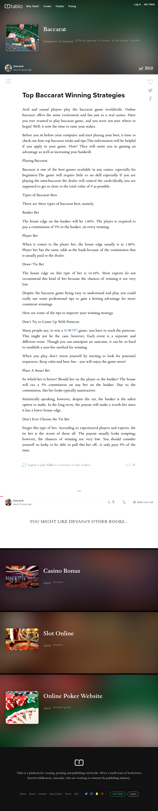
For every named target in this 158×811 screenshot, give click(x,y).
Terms (68, 794)
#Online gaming (86, 40)
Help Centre (55, 794)
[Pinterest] (102, 793)
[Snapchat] (97, 793)
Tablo (14, 7)
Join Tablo (149, 4)
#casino (58, 582)
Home (23, 794)
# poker (135, 40)
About (32, 794)
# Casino (104, 40)
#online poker (62, 707)
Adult (47, 583)
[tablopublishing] (86, 793)
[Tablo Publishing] (91, 793)
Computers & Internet (58, 41)
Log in (137, 4)
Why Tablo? (32, 6)
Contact (42, 794)
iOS (76, 794)
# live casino (120, 40)
